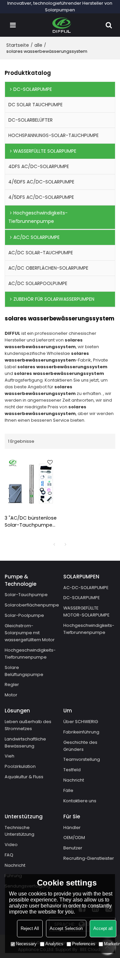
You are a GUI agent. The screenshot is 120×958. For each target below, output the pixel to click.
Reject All (30, 928)
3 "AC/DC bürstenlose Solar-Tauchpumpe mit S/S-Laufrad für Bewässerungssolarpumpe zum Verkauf (31, 522)
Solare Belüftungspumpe (24, 671)
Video (11, 844)
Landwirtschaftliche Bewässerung (25, 742)
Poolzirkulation (20, 766)
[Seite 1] (54, 544)
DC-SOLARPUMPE (81, 597)
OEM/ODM (74, 837)
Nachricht (73, 780)
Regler (12, 684)
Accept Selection (66, 928)
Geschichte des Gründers (80, 745)
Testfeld (72, 770)
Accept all (103, 928)
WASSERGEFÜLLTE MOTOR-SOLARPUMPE (86, 611)
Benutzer (72, 848)
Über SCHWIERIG (80, 721)
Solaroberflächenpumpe (32, 605)
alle (38, 45)
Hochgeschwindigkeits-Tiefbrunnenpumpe (30, 653)
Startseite (17, 45)
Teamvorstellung (81, 759)
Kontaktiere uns (79, 801)
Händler (72, 827)
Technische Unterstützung (19, 831)
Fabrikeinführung (81, 732)
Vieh (9, 756)
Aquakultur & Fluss (24, 777)
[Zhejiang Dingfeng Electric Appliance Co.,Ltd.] (61, 25)
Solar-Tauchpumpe (26, 594)
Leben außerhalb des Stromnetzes (28, 725)
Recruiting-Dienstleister (88, 858)
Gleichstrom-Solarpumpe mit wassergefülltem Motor (30, 633)
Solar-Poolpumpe (24, 615)
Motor (11, 695)
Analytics (54, 943)
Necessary (26, 943)
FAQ (9, 855)
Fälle (68, 790)
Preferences (83, 943)
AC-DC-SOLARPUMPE (85, 587)
